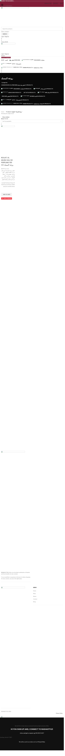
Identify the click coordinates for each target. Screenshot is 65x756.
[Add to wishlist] (3, 296)
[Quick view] (3, 307)
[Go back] (3, 75)
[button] (6, 300)
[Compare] (3, 260)
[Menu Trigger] (2, 5)
